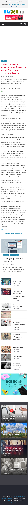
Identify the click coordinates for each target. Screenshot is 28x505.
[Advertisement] (14, 45)
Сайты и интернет (15, 255)
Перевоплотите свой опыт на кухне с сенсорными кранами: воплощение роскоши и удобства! (19, 324)
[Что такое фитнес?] (6, 357)
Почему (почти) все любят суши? (18, 348)
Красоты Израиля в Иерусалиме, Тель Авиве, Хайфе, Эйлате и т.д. (12, 435)
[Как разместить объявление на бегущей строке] (6, 282)
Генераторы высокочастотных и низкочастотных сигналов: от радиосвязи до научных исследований (19, 294)
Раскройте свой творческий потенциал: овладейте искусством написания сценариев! (13, 469)
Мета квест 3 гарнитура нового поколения (19, 305)
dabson (11, 76)
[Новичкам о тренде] (6, 314)
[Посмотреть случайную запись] (25, 24)
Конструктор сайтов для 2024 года (14, 260)
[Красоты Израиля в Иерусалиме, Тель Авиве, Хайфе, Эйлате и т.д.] (14, 431)
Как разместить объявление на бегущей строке (17, 281)
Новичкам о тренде (18, 313)
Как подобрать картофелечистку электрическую (17, 365)
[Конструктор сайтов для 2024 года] (14, 246)
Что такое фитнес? (18, 356)
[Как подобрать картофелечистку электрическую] (6, 366)
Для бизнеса (6, 255)
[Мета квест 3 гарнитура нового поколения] (6, 307)
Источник (4, 229)
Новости (4, 60)
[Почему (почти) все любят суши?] (6, 349)
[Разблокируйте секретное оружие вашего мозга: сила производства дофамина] (6, 339)
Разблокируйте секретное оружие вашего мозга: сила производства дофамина (18, 338)
